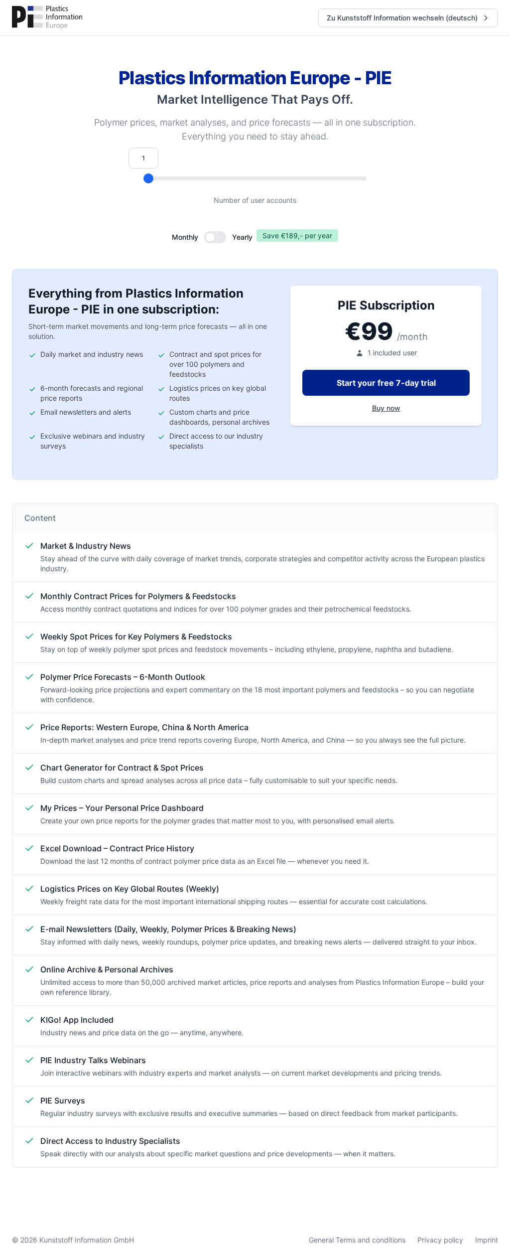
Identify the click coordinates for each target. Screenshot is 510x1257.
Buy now (386, 408)
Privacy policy (440, 1240)
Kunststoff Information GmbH (86, 1240)
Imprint (486, 1240)
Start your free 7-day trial (386, 383)
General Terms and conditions (357, 1240)
